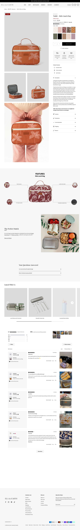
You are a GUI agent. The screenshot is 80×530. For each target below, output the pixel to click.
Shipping (57, 126)
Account (69, 4)
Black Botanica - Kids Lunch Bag (18, 358)
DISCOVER (50, 4)
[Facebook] (5, 501)
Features (56, 114)
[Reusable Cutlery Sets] (40, 302)
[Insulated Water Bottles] (64, 302)
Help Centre (27, 499)
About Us (42, 497)
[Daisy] (55, 30)
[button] (58, 24)
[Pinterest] (11, 501)
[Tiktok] (14, 501)
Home (5, 9)
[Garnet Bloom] (64, 30)
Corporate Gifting (44, 505)
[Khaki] (55, 36)
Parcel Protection (28, 508)
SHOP (29, 4)
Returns (56, 130)
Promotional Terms (29, 514)
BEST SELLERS (36, 4)
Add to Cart (69, 43)
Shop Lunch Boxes (7, 238)
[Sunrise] (69, 36)
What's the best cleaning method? (25, 273)
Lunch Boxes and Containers (15, 318)
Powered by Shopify (14, 525)
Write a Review (68, 345)
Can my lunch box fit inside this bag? (26, 269)
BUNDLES (43, 4)
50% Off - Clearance (11, 9)
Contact (26, 497)
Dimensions (57, 118)
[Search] (72, 5)
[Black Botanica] (69, 30)
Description (57, 77)
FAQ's (26, 503)
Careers (42, 503)
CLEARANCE (56, 4)
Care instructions (58, 122)
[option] (40, 188)
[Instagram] (8, 501)
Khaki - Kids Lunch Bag (16, 398)
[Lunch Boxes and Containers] (15, 302)
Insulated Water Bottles (64, 318)
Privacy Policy (28, 510)
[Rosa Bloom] (60, 30)
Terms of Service (28, 512)
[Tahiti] (73, 30)
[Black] (60, 36)
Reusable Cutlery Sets (40, 318)
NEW (25, 4)
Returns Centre (28, 501)
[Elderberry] (73, 36)
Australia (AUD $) (7, 521)
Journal (42, 501)
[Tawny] (64, 36)
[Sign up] (74, 504)
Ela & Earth (55, 14)
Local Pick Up (28, 507)
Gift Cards (43, 499)
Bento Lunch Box (15, 234)
